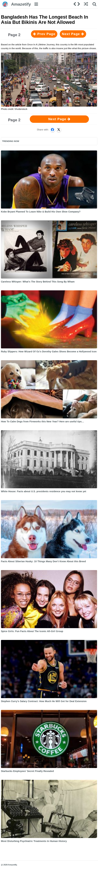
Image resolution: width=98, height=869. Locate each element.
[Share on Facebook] (52, 129)
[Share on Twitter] (58, 129)
